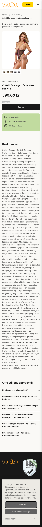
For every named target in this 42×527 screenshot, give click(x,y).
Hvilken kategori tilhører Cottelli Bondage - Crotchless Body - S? (20, 425)
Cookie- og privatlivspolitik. (25, 498)
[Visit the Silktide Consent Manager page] (34, 519)
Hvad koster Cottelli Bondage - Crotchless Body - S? (20, 397)
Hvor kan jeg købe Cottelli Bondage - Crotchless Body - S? (18, 434)
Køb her (21, 107)
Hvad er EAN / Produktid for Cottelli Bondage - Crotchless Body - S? (17, 416)
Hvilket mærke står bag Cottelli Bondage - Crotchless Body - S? (20, 406)
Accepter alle (21, 504)
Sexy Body (16, 15)
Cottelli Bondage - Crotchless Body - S (16, 18)
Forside (5, 15)
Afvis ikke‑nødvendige (21, 512)
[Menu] (38, 4)
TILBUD (28, 4)
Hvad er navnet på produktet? (15, 390)
